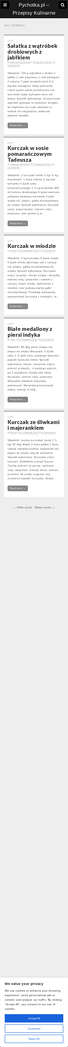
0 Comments (48, 250)
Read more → (18, 125)
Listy (11, 40)
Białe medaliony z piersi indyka (30, 332)
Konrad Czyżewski (21, 62)
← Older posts (22, 507)
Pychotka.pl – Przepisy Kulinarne (34, 9)
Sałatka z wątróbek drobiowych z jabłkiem (33, 52)
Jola (13, 339)
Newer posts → (45, 507)
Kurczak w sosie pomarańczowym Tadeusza (30, 154)
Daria (14, 432)
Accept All (34, 1018)
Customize (34, 1028)
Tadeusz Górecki (20, 164)
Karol (14, 250)
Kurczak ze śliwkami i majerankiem (34, 425)
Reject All (34, 1038)
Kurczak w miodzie (32, 246)
